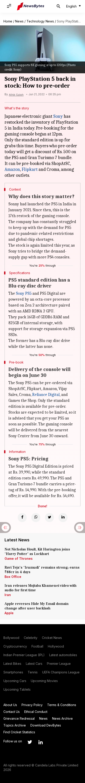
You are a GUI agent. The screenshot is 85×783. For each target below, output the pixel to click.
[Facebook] (22, 517)
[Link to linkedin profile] (40, 742)
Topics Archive (14, 725)
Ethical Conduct (35, 712)
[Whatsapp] (35, 517)
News (19, 21)
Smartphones (13, 672)
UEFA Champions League (61, 672)
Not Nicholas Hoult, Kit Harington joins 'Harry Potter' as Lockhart (37, 551)
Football (37, 646)
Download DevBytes (45, 725)
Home (7, 21)
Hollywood (56, 646)
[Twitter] (49, 517)
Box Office (13, 577)
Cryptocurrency (15, 646)
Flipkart (30, 169)
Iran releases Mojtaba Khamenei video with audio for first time (41, 587)
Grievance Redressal (19, 718)
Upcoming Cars (14, 681)
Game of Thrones (19, 558)
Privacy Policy (32, 705)
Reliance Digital (46, 394)
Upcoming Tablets (17, 689)
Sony (58, 116)
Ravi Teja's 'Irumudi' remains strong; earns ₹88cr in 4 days (42, 569)
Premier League (59, 663)
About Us (10, 705)
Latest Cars (34, 663)
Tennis (33, 672)
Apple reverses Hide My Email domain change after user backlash (37, 606)
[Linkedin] (63, 517)
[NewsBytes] (30, 6)
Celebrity (30, 638)
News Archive (62, 718)
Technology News (40, 21)
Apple (9, 613)
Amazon (12, 169)
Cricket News (52, 638)
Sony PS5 (24, 293)
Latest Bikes (12, 663)
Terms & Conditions (61, 705)
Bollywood (11, 638)
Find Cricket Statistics (19, 732)
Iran (8, 595)
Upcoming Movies (44, 681)
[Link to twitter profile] (29, 742)
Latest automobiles (63, 655)
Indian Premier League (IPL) (24, 655)
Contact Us (11, 712)
